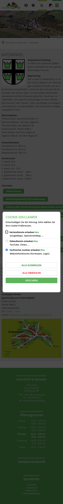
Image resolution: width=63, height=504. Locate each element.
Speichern (31, 280)
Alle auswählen (31, 265)
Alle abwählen (31, 272)
